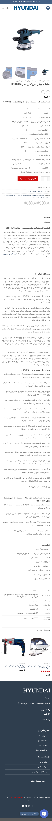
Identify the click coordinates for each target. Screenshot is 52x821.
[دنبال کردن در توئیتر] (26, 806)
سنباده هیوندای (45, 198)
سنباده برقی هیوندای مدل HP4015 (25, 195)
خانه (48, 81)
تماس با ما (43, 762)
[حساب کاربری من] (7, 7)
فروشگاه (42, 81)
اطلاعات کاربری (42, 745)
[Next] (4, 41)
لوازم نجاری (35, 198)
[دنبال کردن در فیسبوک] (32, 806)
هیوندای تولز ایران (10, 253)
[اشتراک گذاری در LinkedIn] (26, 203)
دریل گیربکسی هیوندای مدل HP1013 (15, 667)
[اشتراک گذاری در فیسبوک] (44, 203)
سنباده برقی (20, 81)
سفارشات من (42, 741)
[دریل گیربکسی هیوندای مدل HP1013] (13, 648)
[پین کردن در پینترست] (31, 203)
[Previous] (46, 41)
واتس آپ (44, 720)
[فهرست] (48, 8)
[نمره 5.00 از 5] (45, 671)
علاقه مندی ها (41, 750)
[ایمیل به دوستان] (35, 203)
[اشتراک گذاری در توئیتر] (39, 203)
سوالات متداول (42, 767)
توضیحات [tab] (47, 217)
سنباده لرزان (9, 195)
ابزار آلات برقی (31, 81)
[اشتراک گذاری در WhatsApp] (48, 203)
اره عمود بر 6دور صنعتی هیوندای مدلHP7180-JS (39, 667)
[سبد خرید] (3, 7)
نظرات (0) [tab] (47, 222)
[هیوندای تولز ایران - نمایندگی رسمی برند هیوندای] (26, 8)
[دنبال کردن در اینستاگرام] (29, 806)
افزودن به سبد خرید (28, 179)
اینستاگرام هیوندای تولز (39, 772)
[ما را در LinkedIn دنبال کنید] (23, 806)
